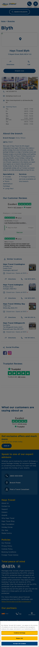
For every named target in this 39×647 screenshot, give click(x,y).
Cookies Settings (19, 632)
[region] (19, 634)
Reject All (19, 638)
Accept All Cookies (19, 643)
